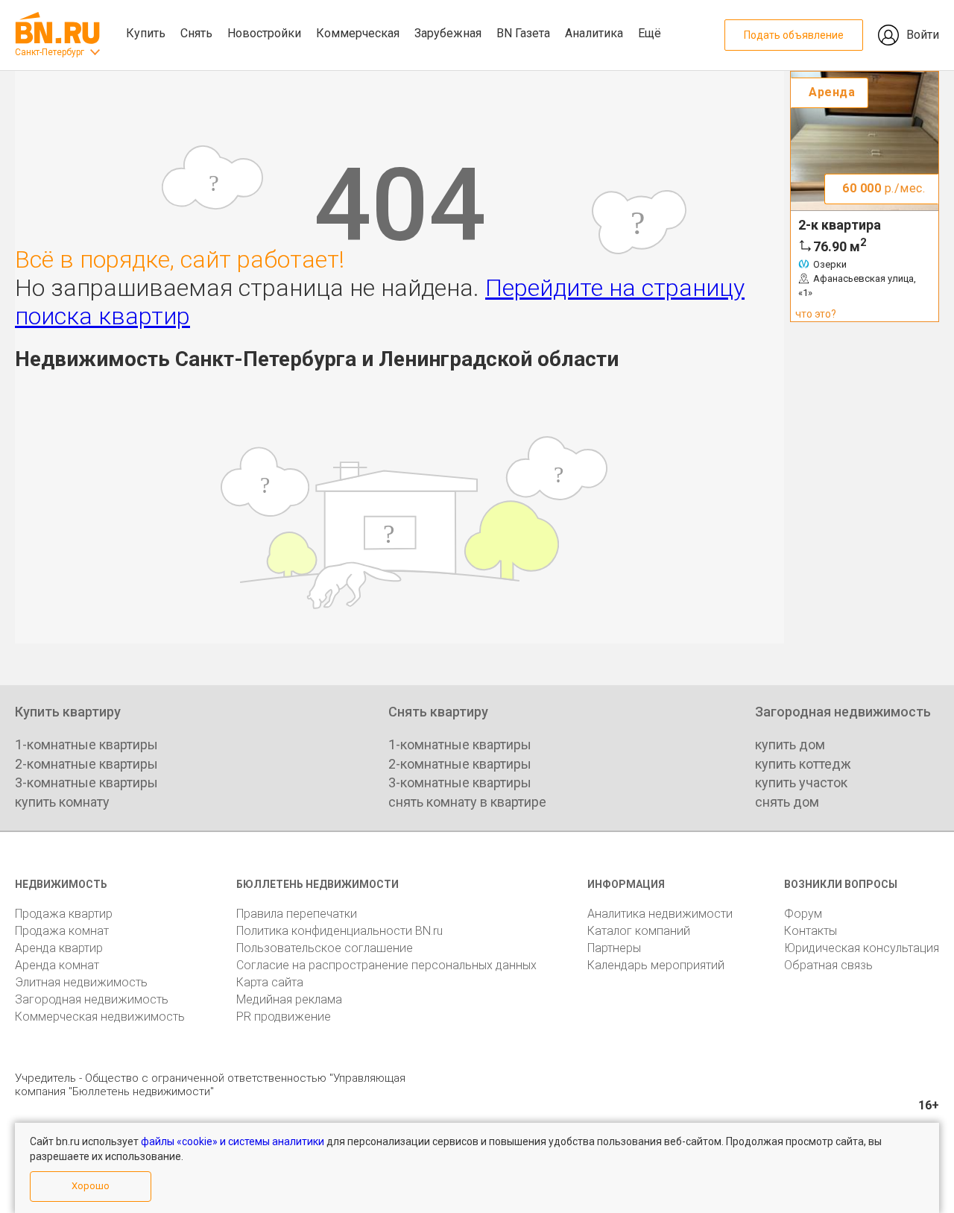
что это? (815, 314)
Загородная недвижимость (91, 999)
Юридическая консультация (861, 948)
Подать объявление (794, 35)
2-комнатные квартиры (86, 764)
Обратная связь (828, 965)
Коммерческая (357, 33)
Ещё (649, 33)
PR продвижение (283, 1016)
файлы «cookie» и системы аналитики (232, 1141)
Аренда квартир (59, 948)
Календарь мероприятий (655, 965)
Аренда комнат (57, 965)
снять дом (787, 802)
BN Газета (523, 33)
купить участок (801, 782)
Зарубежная (447, 33)
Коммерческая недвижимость (100, 1016)
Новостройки (264, 33)
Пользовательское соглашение (324, 948)
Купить (145, 33)
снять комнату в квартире (467, 802)
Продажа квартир (64, 914)
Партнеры (614, 948)
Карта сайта (269, 982)
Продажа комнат (62, 931)
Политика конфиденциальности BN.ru (339, 931)
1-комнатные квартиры (86, 744)
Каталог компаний (638, 931)
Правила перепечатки (296, 914)
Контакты (810, 931)
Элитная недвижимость (81, 982)
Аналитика (594, 33)
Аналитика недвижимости (660, 914)
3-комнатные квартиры (86, 782)
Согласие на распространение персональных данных (386, 965)
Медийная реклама (289, 999)
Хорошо (91, 1185)
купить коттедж (803, 764)
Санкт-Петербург (49, 52)
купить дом (790, 744)
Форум (803, 914)
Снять (196, 33)
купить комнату (62, 802)
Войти (922, 35)
